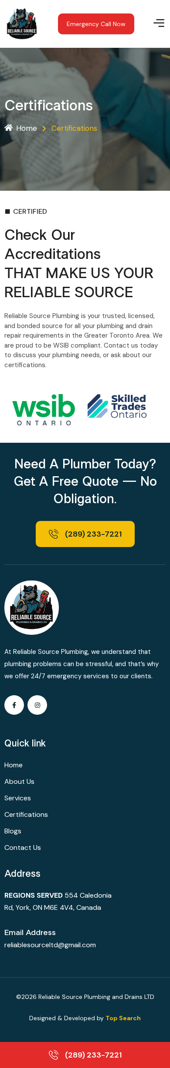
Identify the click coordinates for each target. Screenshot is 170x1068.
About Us (19, 781)
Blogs (12, 831)
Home (26, 128)
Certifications (26, 814)
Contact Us (22, 847)
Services (17, 798)
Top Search (123, 1018)
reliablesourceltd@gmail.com (50, 944)
